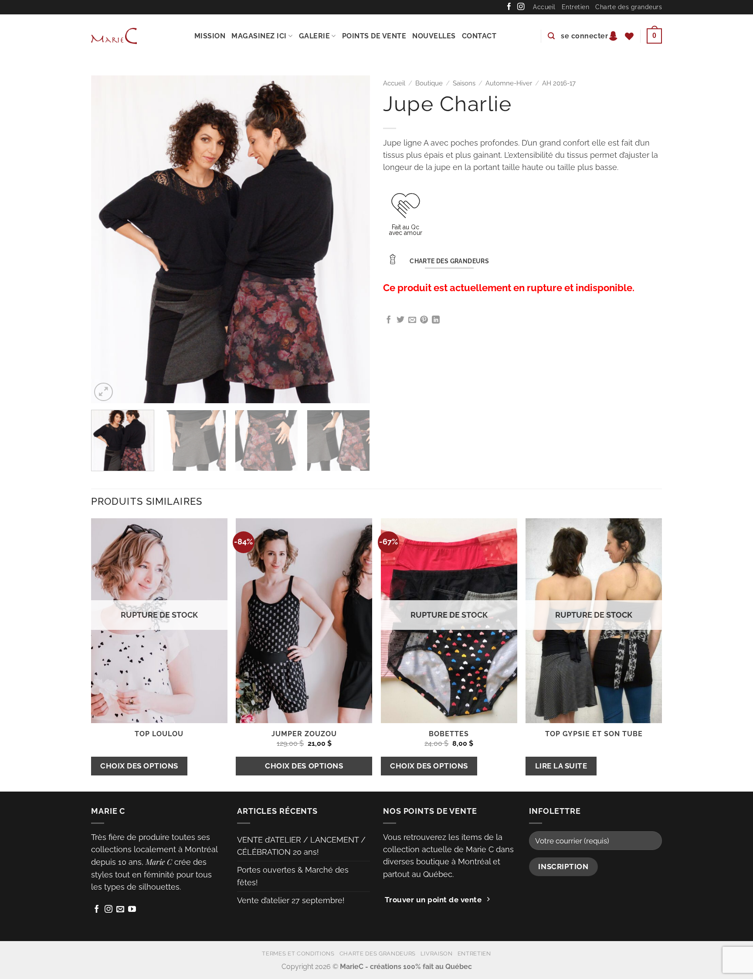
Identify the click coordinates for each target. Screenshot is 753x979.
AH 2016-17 (559, 83)
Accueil (544, 6)
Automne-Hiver (508, 83)
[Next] (353, 239)
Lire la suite (561, 765)
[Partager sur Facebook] (389, 320)
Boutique (429, 83)
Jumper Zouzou (304, 734)
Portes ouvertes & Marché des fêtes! (293, 876)
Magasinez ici (259, 36)
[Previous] (107, 239)
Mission (210, 36)
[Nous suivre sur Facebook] (509, 7)
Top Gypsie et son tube (594, 734)
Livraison (437, 953)
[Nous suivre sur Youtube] (132, 909)
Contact (479, 36)
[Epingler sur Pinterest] (424, 320)
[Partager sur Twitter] (400, 320)
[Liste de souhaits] (629, 36)
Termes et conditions (298, 953)
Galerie (314, 36)
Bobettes (449, 734)
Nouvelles (434, 36)
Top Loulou (159, 734)
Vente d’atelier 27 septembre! (291, 900)
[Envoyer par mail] (412, 320)
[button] (551, 35)
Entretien (576, 6)
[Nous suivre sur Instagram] (521, 7)
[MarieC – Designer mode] (114, 36)
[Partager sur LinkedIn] (436, 320)
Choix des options (139, 765)
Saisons (464, 83)
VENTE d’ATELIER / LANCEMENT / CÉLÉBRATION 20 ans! (301, 846)
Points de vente (374, 36)
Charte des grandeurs (628, 6)
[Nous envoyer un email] (120, 909)
